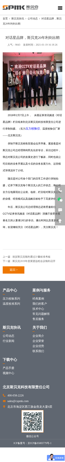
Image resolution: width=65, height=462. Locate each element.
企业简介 (38, 336)
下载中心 (10, 360)
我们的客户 (39, 303)
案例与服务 (41, 290)
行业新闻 (8, 341)
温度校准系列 (11, 303)
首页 (5, 18)
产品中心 (10, 290)
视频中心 (8, 373)
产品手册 (8, 368)
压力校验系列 (11, 298)
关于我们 (39, 328)
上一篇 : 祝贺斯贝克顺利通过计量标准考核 (26, 257)
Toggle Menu (60, 8)
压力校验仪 (32, 128)
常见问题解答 (41, 314)
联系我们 (38, 351)
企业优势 (38, 346)
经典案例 (38, 298)
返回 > (14, 269)
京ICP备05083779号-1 (39, 443)
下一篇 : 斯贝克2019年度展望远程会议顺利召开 (29, 261)
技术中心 (38, 308)
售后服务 (38, 319)
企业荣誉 (38, 341)
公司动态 (33, 18)
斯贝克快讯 (17, 18)
